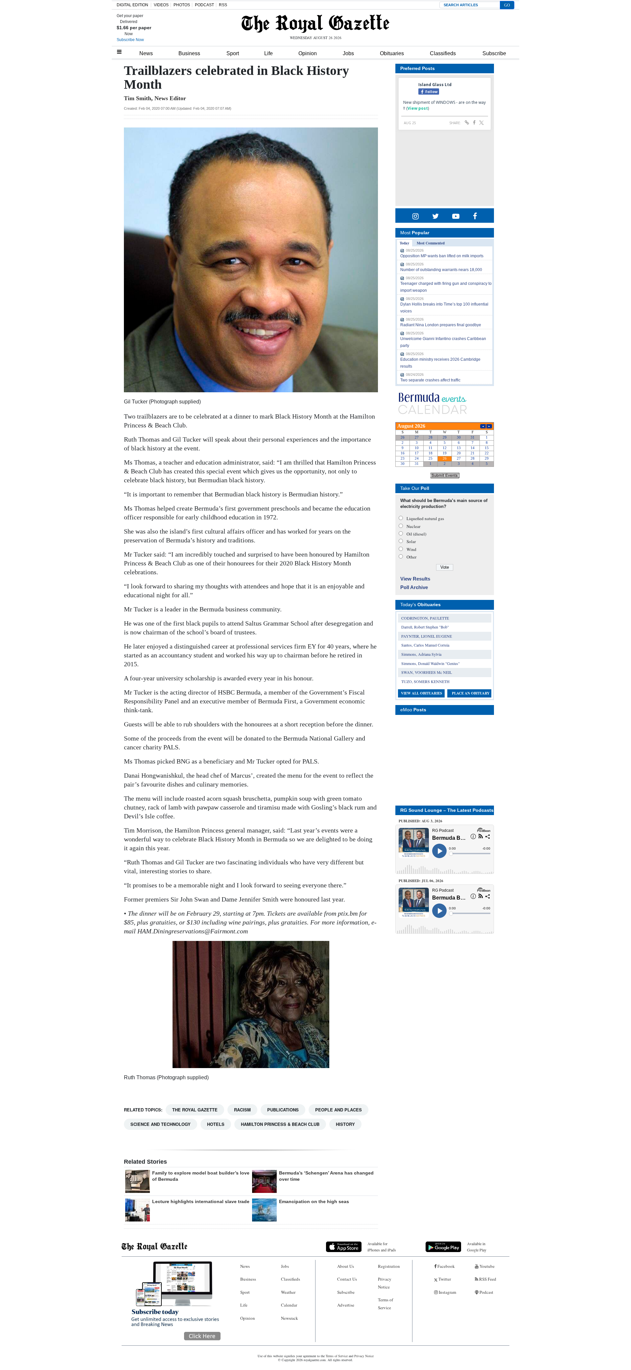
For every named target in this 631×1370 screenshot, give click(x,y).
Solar (411, 541)
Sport (232, 53)
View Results (415, 579)
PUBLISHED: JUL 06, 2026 (421, 880)
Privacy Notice (384, 1283)
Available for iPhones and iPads (381, 1246)
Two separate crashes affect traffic (430, 380)
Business (189, 53)
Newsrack (289, 1318)
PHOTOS (182, 5)
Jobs (348, 53)
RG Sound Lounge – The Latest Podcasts (447, 810)
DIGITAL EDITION (132, 5)
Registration (389, 1266)
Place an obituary (471, 693)
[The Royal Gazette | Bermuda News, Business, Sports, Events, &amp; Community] (315, 23)
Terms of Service (385, 1303)
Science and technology (160, 1124)
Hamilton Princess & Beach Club (280, 1124)
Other (411, 557)
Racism (242, 1110)
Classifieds (443, 53)
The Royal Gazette (195, 1110)
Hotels (215, 1124)
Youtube (487, 1266)
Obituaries (392, 53)
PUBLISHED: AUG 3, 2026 (420, 821)
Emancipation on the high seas (314, 1201)
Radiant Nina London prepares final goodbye (440, 325)
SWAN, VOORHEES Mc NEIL (426, 672)
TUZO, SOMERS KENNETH (425, 681)
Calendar (289, 1305)
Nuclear (413, 526)
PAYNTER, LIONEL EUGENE (426, 636)
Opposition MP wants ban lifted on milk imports (441, 256)
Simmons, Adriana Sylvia (421, 654)
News (146, 53)
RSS (223, 5)
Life (268, 53)
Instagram (447, 1292)
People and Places (338, 1110)
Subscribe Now (130, 39)
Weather (288, 1292)
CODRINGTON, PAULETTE (425, 618)
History (345, 1124)
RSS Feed (487, 1279)
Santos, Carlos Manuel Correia (425, 645)
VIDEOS (161, 5)
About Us (345, 1266)
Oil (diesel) (416, 534)
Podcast (486, 1292)
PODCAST (204, 5)
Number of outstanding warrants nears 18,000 (441, 269)
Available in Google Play (476, 1246)
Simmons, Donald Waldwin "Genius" (430, 663)
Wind (411, 549)
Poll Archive (414, 587)
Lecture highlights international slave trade (200, 1201)
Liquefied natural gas (425, 518)
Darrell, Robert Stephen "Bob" (425, 626)
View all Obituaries (421, 693)
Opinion (307, 53)
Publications (283, 1110)
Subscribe (494, 53)
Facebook (445, 1266)
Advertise (345, 1305)
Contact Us (347, 1279)
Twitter (444, 1279)
